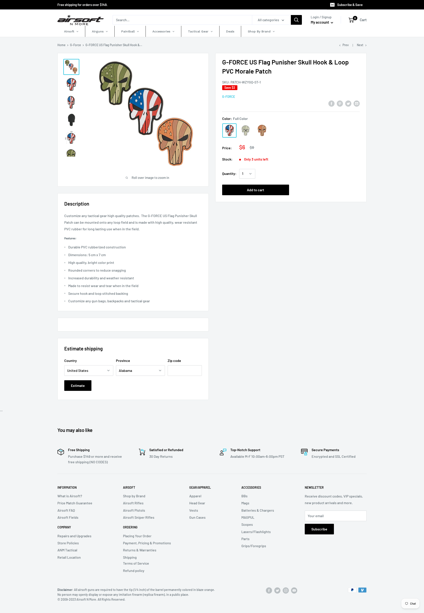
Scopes (247, 524)
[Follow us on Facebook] (269, 590)
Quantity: (229, 174)
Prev (346, 45)
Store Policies (68, 543)
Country (70, 360)
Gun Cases (197, 517)
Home (61, 45)
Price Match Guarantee (74, 503)
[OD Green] (246, 130)
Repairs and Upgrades (74, 536)
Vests (193, 510)
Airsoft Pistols (134, 510)
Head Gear (197, 503)
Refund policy (133, 570)
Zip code (174, 360)
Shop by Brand (134, 496)
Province (123, 360)
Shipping (130, 557)
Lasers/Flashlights (256, 532)
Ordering (130, 527)
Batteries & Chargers (257, 510)
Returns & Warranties (139, 550)
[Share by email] (357, 103)
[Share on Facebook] (331, 103)
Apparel (195, 496)
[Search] (296, 20)
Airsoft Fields (67, 517)
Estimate (78, 385)
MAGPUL (247, 517)
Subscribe (319, 529)
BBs (244, 496)
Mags (245, 503)
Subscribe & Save (350, 5)
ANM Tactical (67, 550)
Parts (245, 539)
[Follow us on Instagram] (286, 590)
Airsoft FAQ (66, 510)
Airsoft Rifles (133, 503)
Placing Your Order (137, 536)
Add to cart (255, 190)
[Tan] (262, 130)
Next (360, 45)
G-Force (75, 45)
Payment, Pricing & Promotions (147, 543)
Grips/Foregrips (253, 546)
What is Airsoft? (69, 496)
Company (64, 527)
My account (320, 22)
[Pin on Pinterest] (340, 103)
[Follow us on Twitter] (277, 590)
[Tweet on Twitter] (348, 103)
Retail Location (69, 557)
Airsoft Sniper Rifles (138, 517)
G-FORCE (228, 97)
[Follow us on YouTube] (294, 590)
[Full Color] (229, 130)
